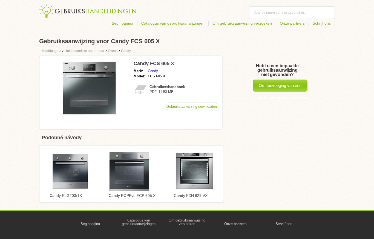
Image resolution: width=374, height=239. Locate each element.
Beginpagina (122, 23)
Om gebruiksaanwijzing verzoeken (242, 23)
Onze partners (292, 23)
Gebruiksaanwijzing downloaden (191, 106)
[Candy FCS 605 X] (89, 114)
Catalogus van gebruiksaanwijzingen (173, 23)
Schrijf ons (322, 23)
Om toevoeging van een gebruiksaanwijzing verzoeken (280, 87)
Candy (153, 71)
